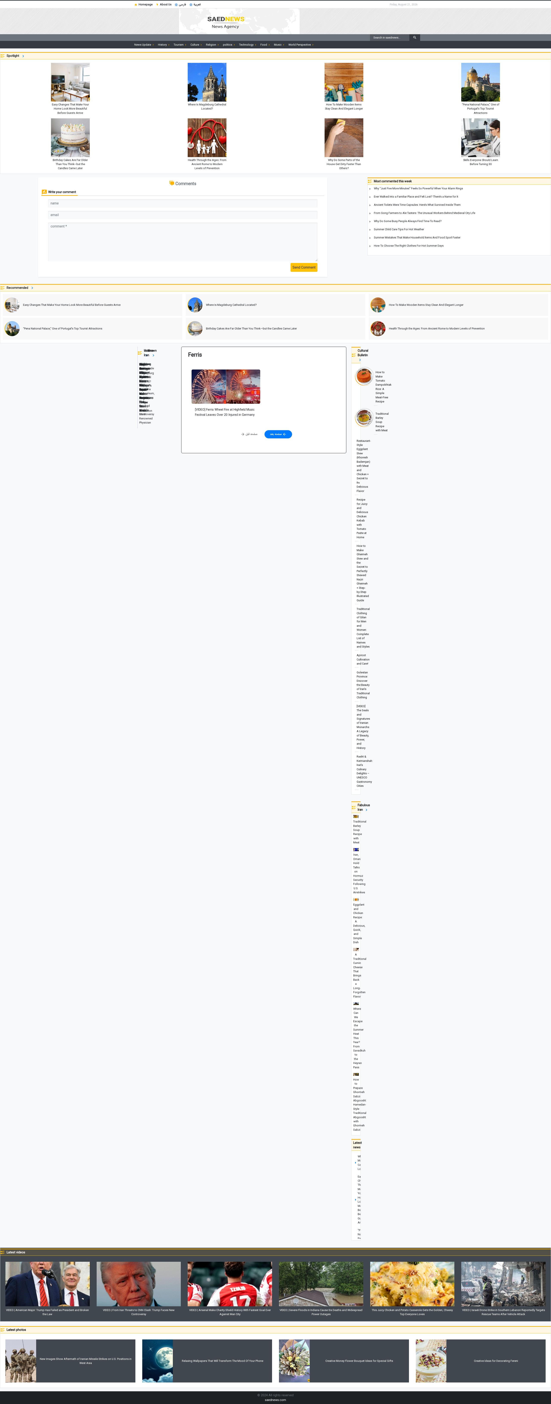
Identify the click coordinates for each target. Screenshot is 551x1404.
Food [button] (264, 44)
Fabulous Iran (364, 807)
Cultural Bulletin (363, 353)
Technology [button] (246, 44)
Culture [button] (195, 44)
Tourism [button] (179, 44)
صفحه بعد (276, 434)
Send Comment (304, 267)
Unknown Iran (150, 353)
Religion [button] (211, 44)
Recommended (18, 288)
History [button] (162, 44)
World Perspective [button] (299, 44)
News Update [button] (143, 44)
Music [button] (278, 44)
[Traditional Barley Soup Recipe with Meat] (356, 422)
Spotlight (14, 56)
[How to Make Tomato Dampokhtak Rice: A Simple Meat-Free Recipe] (356, 387)
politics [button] (228, 44)
